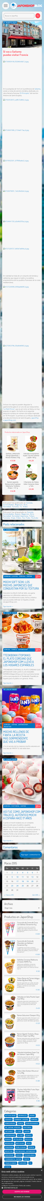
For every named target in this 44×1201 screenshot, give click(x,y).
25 (23, 886)
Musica (28, 1139)
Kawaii (18, 514)
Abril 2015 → (36, 895)
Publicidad (21, 1147)
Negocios (19, 505)
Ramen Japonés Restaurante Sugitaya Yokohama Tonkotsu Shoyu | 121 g (13, 485)
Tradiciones (10, 1163)
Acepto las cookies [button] (22, 1192)
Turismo (15, 506)
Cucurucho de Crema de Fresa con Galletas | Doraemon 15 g (27, 923)
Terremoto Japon (13, 1159)
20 (32, 881)
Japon (29, 576)
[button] (22, 1188)
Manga (8, 1139)
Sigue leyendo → (8, 606)
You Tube (26, 518)
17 (17, 881)
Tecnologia (29, 1155)
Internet (9, 1131)
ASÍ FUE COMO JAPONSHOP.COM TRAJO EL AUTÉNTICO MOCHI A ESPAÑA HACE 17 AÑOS (22, 815)
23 (12, 886)
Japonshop (23, 649)
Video (25, 506)
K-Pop (20, 1135)
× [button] (41, 1170)
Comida (29, 503)
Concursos (10, 1123)
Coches (8, 1119)
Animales (22, 1115)
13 (32, 877)
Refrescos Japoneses (25, 1151)
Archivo (8, 903)
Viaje (13, 518)
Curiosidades (8, 505)
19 (28, 881)
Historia (15, 806)
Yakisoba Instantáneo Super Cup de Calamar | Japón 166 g (31, 455)
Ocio (25, 505)
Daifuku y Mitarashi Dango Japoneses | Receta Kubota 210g (13, 455)
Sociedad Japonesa (20, 516)
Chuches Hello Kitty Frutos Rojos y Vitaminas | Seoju (28, 1090)
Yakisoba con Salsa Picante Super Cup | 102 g (28, 998)
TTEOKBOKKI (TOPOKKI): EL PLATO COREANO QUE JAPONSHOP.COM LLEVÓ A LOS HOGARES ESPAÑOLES (18, 660)
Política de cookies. (25, 1185)
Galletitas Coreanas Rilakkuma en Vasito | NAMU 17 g (27, 961)
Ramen (31, 1147)
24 (17, 886)
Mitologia (18, 1139)
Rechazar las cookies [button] (22, 1197)
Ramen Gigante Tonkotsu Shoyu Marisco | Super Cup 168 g (28, 1035)
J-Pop (18, 1131)
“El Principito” (25, 93)
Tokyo (31, 516)
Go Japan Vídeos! (13, 1127)
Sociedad (7, 506)
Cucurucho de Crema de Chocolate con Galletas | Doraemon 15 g (25, 943)
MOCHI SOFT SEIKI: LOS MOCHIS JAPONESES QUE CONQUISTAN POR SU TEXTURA (21, 585)
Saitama (37, 89)
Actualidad (10, 1115)
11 (23, 877)
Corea (14, 649)
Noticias (20, 1143)
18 (23, 881)
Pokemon (9, 1147)
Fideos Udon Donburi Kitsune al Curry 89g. (27, 1072)
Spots (19, 1155)
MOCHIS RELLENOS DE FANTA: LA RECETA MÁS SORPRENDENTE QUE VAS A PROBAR (16, 736)
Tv (21, 506)
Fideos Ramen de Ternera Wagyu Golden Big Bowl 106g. (28, 979)
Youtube (34, 518)
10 (17, 877)
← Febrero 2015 (9, 895)
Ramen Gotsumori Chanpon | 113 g (28, 1015)
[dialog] (22, 1184)
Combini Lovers (11, 576)
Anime (32, 1115)
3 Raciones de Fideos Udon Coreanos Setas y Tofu (31, 484)
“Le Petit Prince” (9, 409)
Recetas (8, 726)
